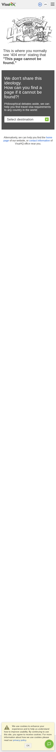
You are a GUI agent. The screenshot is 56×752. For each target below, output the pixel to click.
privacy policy (19, 740)
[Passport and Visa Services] (9, 4)
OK (28, 745)
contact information (39, 140)
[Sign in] (40, 4)
